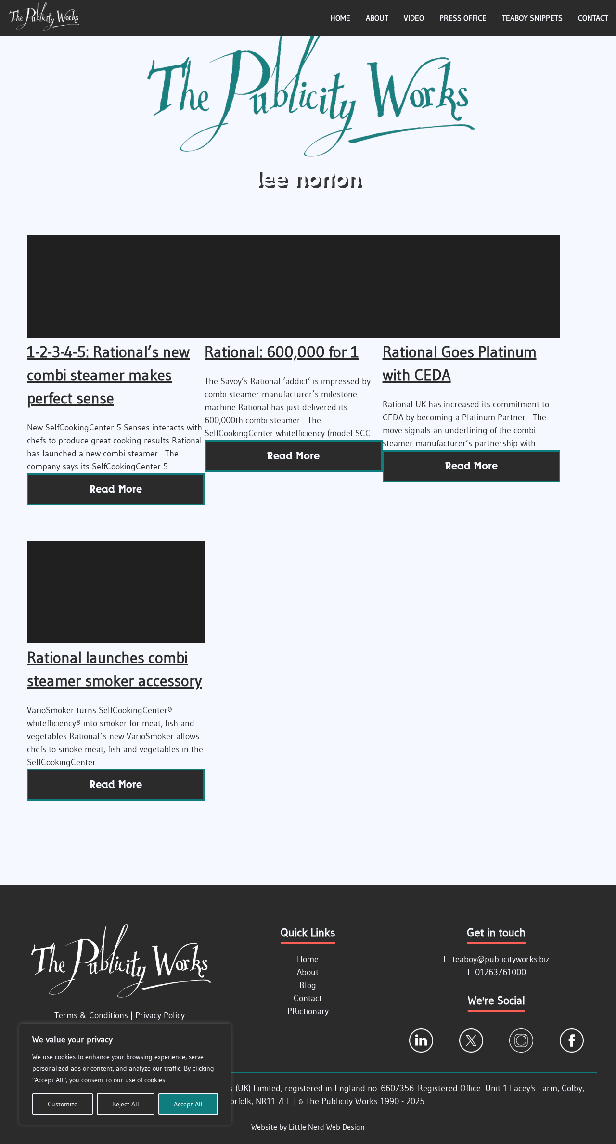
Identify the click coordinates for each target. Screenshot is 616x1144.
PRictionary (308, 1011)
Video (414, 18)
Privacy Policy (160, 1015)
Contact (593, 18)
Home (340, 18)
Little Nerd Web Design (327, 1126)
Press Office (463, 18)
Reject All (125, 1104)
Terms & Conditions (91, 1015)
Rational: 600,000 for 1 (282, 351)
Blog (307, 985)
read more (116, 489)
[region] (125, 1074)
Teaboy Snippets (532, 18)
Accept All (188, 1104)
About (377, 18)
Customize (62, 1104)
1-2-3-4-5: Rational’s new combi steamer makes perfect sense (108, 374)
